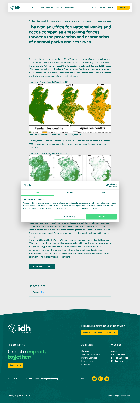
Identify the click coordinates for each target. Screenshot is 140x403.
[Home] (15, 8)
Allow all (101, 217)
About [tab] (102, 192)
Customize (68, 217)
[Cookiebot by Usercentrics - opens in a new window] (107, 185)
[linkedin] (106, 378)
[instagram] (100, 378)
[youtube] (94, 378)
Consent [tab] (37, 192)
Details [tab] (70, 192)
